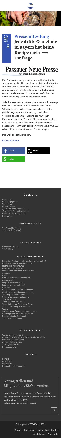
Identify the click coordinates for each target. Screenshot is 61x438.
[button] (13, 150)
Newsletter (53, 434)
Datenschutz (43, 430)
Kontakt (18, 430)
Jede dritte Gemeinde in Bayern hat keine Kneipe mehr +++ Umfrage (35, 50)
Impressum (29, 430)
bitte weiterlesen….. (11, 140)
